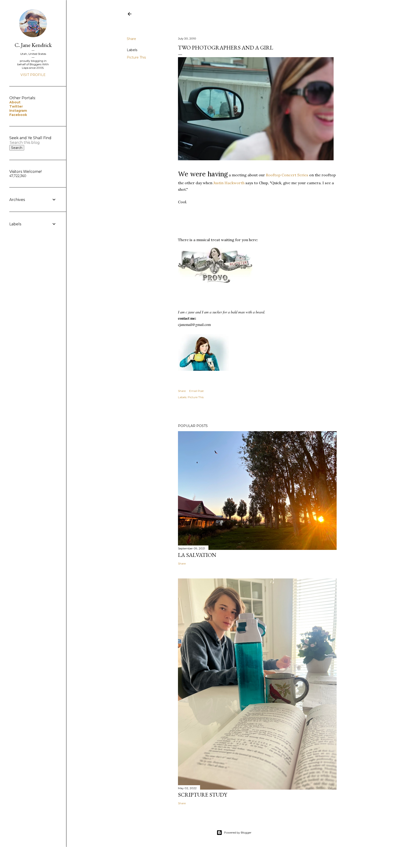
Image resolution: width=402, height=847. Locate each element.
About (14, 102)
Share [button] (131, 39)
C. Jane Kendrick (33, 45)
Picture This (136, 57)
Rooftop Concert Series (287, 175)
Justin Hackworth (229, 183)
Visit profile (33, 75)
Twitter (16, 106)
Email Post (196, 391)
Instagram (18, 110)
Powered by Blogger (237, 832)
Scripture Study (202, 794)
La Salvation (197, 554)
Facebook (18, 115)
